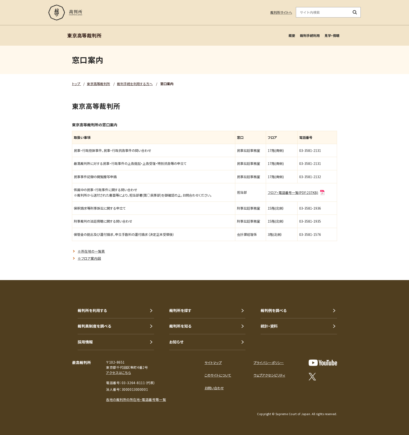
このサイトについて (217, 375)
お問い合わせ (214, 388)
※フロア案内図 (89, 258)
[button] (392, 263)
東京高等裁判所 (98, 83)
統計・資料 (269, 326)
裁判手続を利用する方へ (135, 83)
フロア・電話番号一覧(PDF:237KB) (293, 192)
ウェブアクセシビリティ (269, 375)
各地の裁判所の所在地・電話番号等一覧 (136, 399)
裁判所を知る (180, 326)
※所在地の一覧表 (91, 251)
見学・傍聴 (332, 35)
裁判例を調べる (274, 310)
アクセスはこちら (118, 372)
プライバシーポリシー (268, 362)
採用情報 (85, 342)
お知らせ (176, 342)
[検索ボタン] (354, 12)
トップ (76, 83)
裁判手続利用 (310, 35)
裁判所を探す (180, 310)
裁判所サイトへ (281, 12)
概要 (292, 35)
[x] (312, 376)
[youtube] (323, 363)
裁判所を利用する (92, 310)
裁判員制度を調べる (94, 326)
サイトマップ (213, 362)
